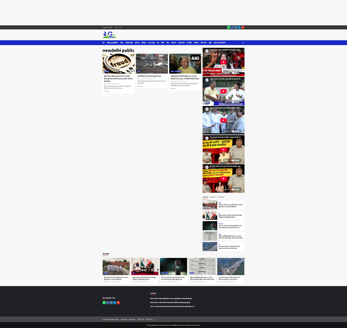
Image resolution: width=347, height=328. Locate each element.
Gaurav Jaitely (108, 281)
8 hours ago (201, 281)
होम (104, 43)
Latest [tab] (205, 197)
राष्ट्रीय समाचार (178, 71)
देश (158, 43)
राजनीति (189, 43)
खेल (168, 43)
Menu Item (123, 319)
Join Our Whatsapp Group (111, 319)
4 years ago (182, 81)
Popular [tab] (212, 197)
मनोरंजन (173, 43)
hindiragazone (108, 83)
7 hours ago (173, 281)
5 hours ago (115, 281)
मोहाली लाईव (129, 43)
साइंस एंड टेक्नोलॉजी (219, 43)
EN (116, 27)
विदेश (162, 43)
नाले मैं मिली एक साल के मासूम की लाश (149, 76)
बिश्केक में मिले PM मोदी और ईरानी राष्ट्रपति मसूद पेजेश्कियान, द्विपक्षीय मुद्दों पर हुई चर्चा (170, 302)
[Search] (243, 42)
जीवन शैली (181, 43)
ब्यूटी (210, 43)
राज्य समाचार (106, 71)
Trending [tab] (220, 197)
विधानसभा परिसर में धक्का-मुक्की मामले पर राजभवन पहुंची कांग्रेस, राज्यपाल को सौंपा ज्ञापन (171, 298)
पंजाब (121, 43)
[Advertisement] (54, 12)
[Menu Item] (232, 27)
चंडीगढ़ (172, 71)
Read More (106, 91)
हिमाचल (144, 43)
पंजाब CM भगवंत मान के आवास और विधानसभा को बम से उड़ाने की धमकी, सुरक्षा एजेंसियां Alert (172, 306)
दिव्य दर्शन (204, 43)
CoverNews (187, 325)
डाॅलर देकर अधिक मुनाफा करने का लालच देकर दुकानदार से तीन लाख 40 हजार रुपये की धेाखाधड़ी (118, 78)
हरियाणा (137, 43)
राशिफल (196, 43)
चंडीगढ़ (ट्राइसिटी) (112, 43)
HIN (120, 27)
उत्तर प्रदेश (151, 43)
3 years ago (115, 83)
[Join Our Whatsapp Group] (228, 27)
